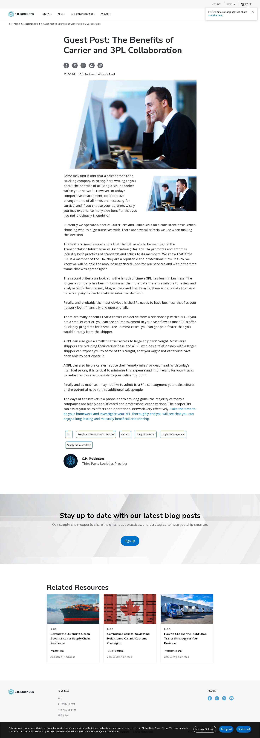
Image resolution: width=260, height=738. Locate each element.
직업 (60, 698)
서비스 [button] (46, 14)
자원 (16, 23)
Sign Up (130, 541)
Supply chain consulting (79, 444)
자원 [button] (60, 14)
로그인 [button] (230, 4)
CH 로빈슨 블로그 (66, 703)
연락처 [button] (105, 14)
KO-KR (248, 4)
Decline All (244, 729)
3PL (69, 434)
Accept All (226, 729)
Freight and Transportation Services (96, 434)
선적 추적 (216, 4)
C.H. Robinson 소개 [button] (82, 14)
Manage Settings (205, 729)
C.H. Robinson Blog (30, 23)
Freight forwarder (146, 434)
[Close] (252, 11)
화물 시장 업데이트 (67, 709)
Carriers (125, 434)
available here (215, 15)
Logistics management (173, 434)
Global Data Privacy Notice (155, 728)
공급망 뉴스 (63, 715)
